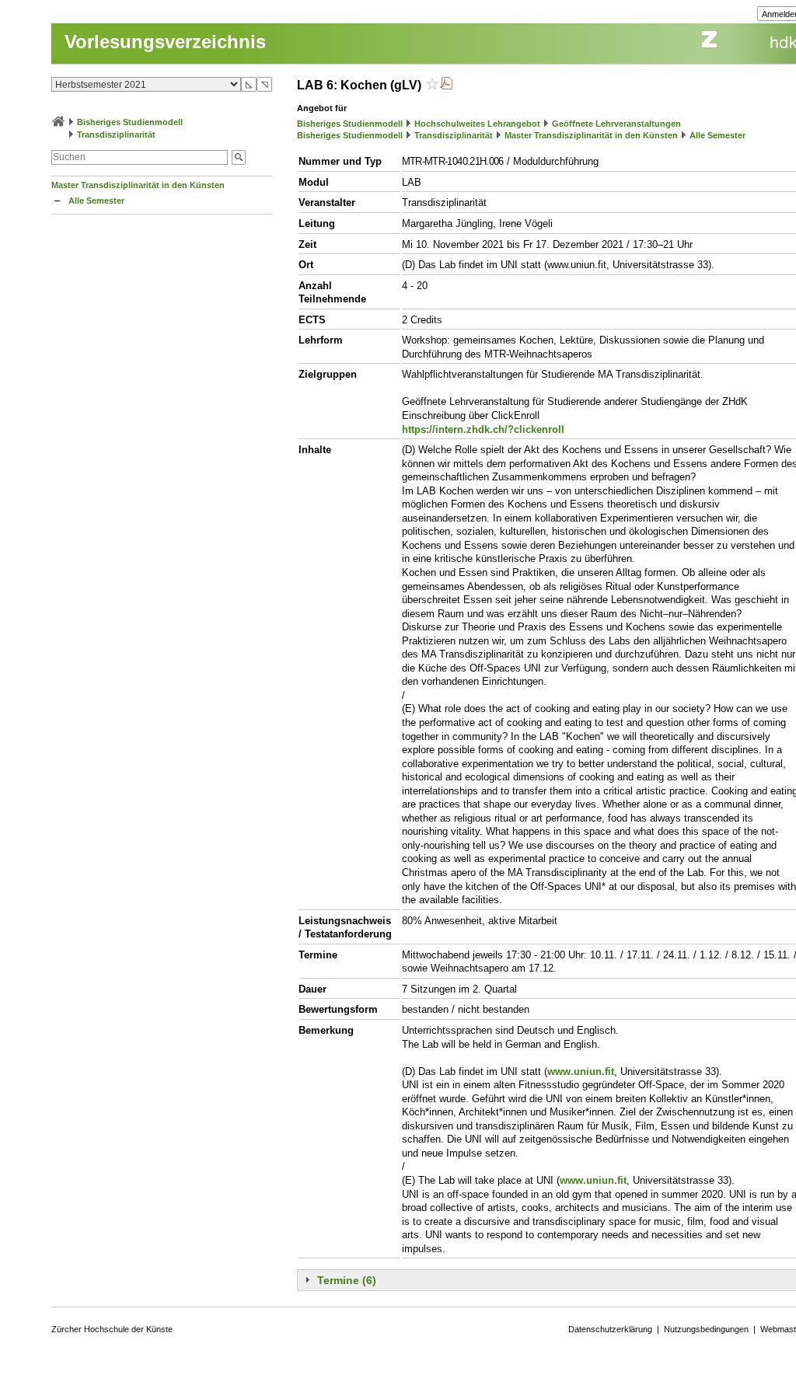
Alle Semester (96, 200)
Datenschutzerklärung (610, 1329)
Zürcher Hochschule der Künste (112, 1329)
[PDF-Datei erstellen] (446, 85)
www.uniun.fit (580, 1071)
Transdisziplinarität (116, 134)
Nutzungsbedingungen (706, 1329)
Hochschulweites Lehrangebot (477, 123)
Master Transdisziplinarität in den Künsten (138, 185)
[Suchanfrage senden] (239, 157)
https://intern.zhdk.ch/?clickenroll (483, 429)
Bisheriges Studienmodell (130, 122)
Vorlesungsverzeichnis (165, 41)
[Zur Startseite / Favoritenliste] (58, 122)
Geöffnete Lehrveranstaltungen (616, 123)
